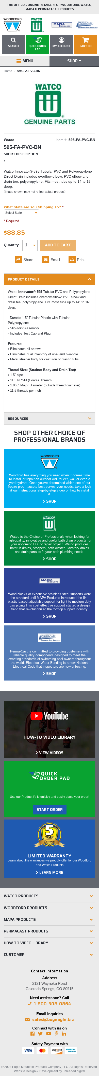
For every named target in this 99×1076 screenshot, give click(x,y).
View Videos (51, 753)
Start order (50, 810)
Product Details (24, 279)
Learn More (51, 873)
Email (55, 260)
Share (28, 260)
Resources (18, 418)
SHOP (51, 501)
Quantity (11, 245)
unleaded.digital (74, 1071)
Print (81, 260)
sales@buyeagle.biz (53, 1019)
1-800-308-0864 (52, 1003)
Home (8, 71)
